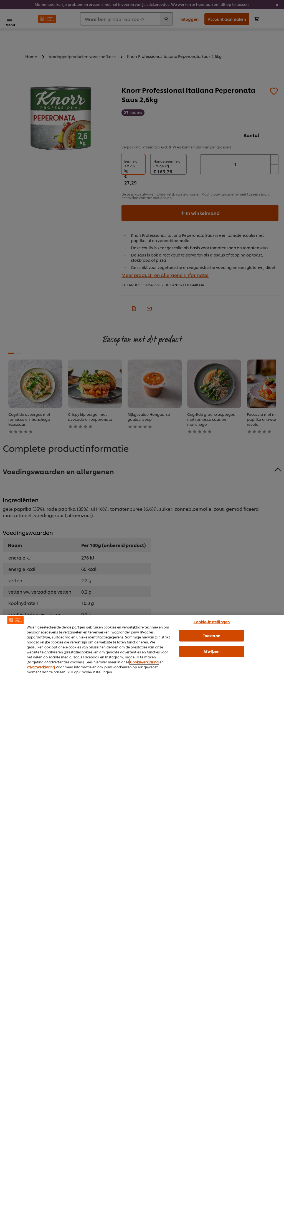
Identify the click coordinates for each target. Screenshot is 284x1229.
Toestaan (211, 635)
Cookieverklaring (144, 662)
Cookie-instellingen (212, 621)
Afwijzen (211, 651)
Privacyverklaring (41, 666)
